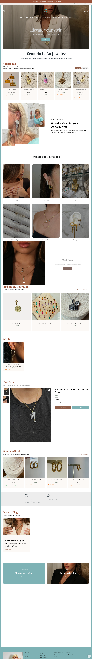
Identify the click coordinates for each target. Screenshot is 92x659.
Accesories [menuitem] (64, 17)
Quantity (57, 399)
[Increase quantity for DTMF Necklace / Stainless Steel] (60, 402)
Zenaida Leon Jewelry (11, 89)
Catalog (27, 656)
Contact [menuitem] (71, 17)
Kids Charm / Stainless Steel (29, 91)
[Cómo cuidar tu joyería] (16, 526)
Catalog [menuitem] (26, 17)
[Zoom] (49, 390)
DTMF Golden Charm (17, 323)
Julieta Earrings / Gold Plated (13, 366)
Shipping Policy (43, 657)
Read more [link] (8, 549)
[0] (87, 11)
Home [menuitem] (20, 17)
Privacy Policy (43, 655)
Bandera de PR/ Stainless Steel (11, 91)
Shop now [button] (46, 39)
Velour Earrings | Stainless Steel (35, 481)
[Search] (4, 11)
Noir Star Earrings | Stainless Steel (78, 481)
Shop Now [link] (23, 576)
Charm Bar (78, 68)
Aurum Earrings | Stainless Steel (56, 481)
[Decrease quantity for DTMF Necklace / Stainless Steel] (56, 402)
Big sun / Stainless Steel (63, 91)
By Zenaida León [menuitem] (56, 17)
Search (41, 653)
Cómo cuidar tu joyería (14, 540)
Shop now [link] (67, 576)
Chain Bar (85, 68)
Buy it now (80, 407)
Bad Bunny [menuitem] (47, 17)
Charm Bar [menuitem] (38, 17)
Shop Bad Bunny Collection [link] (81, 289)
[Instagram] (75, 4)
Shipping (56, 396)
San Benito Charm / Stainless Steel (80, 91)
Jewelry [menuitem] (31, 17)
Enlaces (27, 652)
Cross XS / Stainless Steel (46, 323)
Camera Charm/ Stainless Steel (75, 323)
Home (26, 654)
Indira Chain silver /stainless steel (13, 481)
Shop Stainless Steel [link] (83, 454)
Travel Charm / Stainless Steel (46, 91)
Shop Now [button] (67, 268)
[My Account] (85, 11)
